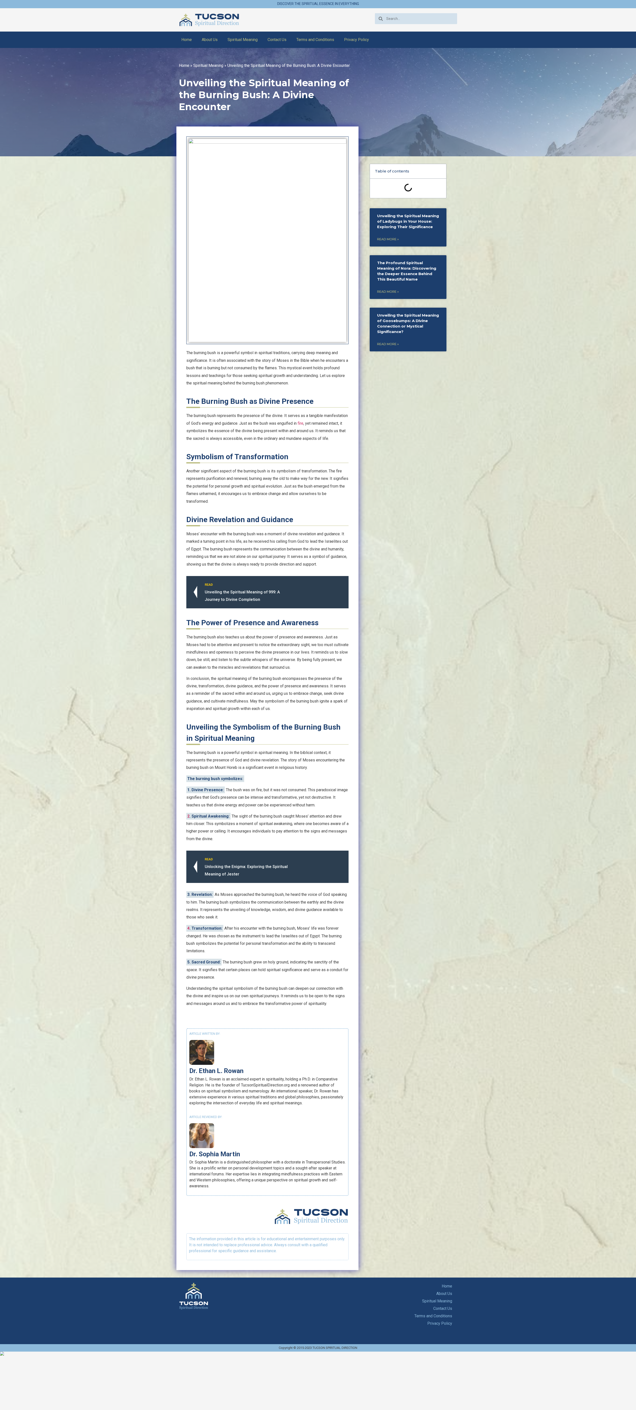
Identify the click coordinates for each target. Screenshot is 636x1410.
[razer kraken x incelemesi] (318, 1354)
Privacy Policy (356, 39)
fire (300, 423)
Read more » (388, 239)
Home (186, 39)
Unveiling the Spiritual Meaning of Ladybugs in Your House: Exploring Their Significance (408, 221)
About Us (210, 39)
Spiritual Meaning (243, 39)
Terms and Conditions (315, 39)
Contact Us (277, 39)
